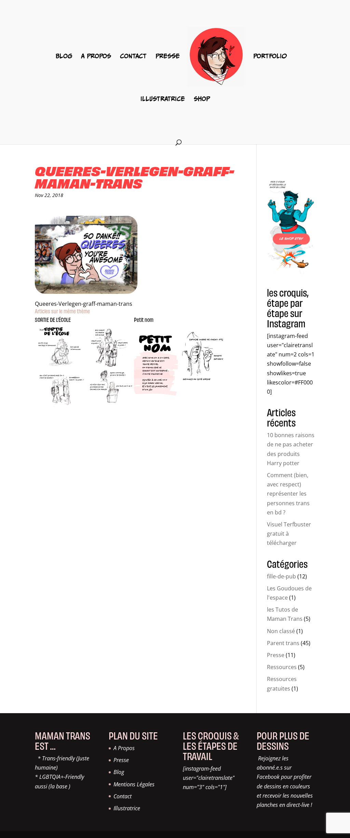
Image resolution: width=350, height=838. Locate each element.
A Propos (96, 56)
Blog (64, 56)
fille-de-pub (281, 576)
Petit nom (143, 319)
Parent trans (283, 643)
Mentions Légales (133, 784)
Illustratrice (162, 99)
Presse (168, 56)
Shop (202, 99)
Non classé (281, 631)
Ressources (282, 667)
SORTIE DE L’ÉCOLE (53, 319)
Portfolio (270, 56)
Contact (133, 56)
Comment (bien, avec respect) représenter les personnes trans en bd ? (288, 493)
